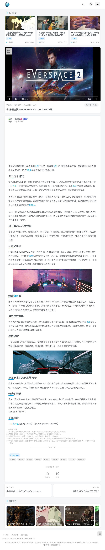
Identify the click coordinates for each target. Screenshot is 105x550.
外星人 (32, 204)
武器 (31, 255)
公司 (37, 165)
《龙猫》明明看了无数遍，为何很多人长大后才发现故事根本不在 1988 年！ (51, 35)
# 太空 (63, 459)
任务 (15, 185)
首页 (10, 104)
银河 (16, 296)
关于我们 (6, 534)
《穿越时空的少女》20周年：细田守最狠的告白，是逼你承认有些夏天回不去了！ (19, 35)
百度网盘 (14, 423)
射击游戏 (27, 104)
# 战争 (46, 459)
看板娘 (17, 119)
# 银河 (55, 459)
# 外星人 (81, 459)
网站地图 (24, 534)
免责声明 (15, 534)
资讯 (9, 39)
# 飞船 (72, 459)
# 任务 (38, 459)
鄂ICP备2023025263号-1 (52, 545)
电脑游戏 (17, 104)
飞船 (88, 321)
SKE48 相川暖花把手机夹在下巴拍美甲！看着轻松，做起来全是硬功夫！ (85, 35)
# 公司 (21, 459)
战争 (75, 185)
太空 (55, 165)
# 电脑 (12, 459)
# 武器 (29, 459)
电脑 (29, 170)
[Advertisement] (52, 146)
